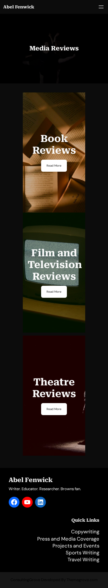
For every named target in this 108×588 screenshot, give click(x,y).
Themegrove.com (82, 579)
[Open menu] (101, 7)
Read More (54, 165)
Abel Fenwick (18, 7)
